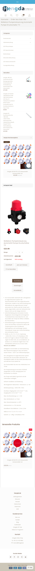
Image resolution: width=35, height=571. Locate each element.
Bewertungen (17, 285)
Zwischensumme (8, 256)
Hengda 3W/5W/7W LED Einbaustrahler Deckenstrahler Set (17, 172)
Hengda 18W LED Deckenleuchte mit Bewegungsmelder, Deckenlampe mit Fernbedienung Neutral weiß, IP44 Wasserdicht (8, 83)
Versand (17, 501)
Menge (6, 252)
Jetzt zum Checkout (22, 265)
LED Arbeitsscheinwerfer (9, 61)
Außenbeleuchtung (8, 42)
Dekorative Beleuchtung (9, 57)
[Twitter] (10, 557)
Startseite (4, 19)
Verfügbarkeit (8, 259)
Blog (17, 522)
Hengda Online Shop (22, 565)
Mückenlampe (6, 54)
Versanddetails (17, 290)
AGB (17, 509)
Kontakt (17, 520)
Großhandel (17, 524)
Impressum (18, 506)
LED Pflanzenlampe (8, 46)
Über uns (17, 517)
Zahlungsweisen (17, 496)
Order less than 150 (18, 19)
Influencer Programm (17, 529)
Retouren (17, 499)
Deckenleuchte (7, 38)
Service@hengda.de (18, 543)
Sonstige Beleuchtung (8, 65)
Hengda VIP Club (17, 527)
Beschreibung (17, 281)
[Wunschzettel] (17, 15)
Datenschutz (17, 504)
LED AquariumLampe (8, 50)
